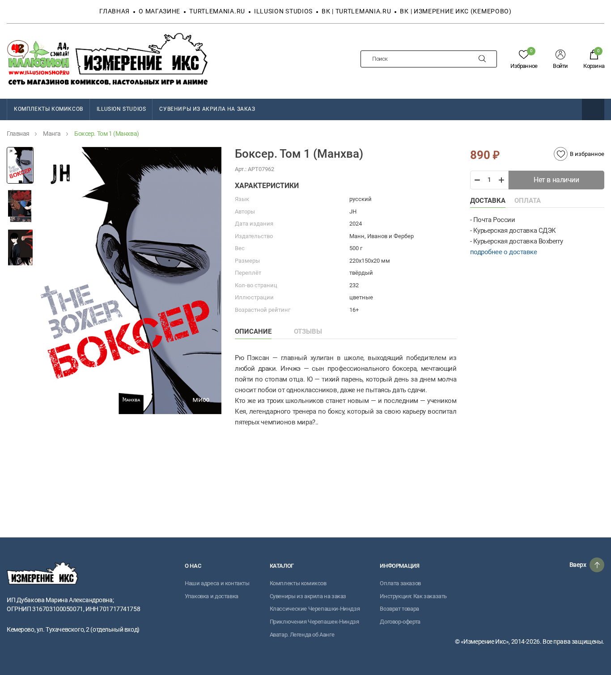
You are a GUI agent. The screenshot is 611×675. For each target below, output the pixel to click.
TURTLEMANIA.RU (217, 11)
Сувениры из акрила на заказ (207, 109)
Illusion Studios (283, 11)
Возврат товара (399, 608)
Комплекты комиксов (298, 583)
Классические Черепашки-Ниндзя (315, 608)
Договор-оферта (400, 621)
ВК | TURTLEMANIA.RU (356, 11)
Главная (114, 11)
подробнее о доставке (503, 252)
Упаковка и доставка (211, 596)
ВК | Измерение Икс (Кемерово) (455, 11)
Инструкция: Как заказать (413, 596)
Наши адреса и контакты (217, 583)
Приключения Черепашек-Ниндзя (314, 621)
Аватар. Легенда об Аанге (302, 634)
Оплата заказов (400, 583)
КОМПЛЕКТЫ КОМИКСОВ (48, 109)
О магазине (159, 11)
